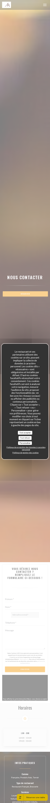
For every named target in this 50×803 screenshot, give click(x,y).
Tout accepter (25, 433)
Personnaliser (25, 443)
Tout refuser (25, 438)
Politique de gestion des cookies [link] (25, 453)
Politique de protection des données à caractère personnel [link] (26, 448)
